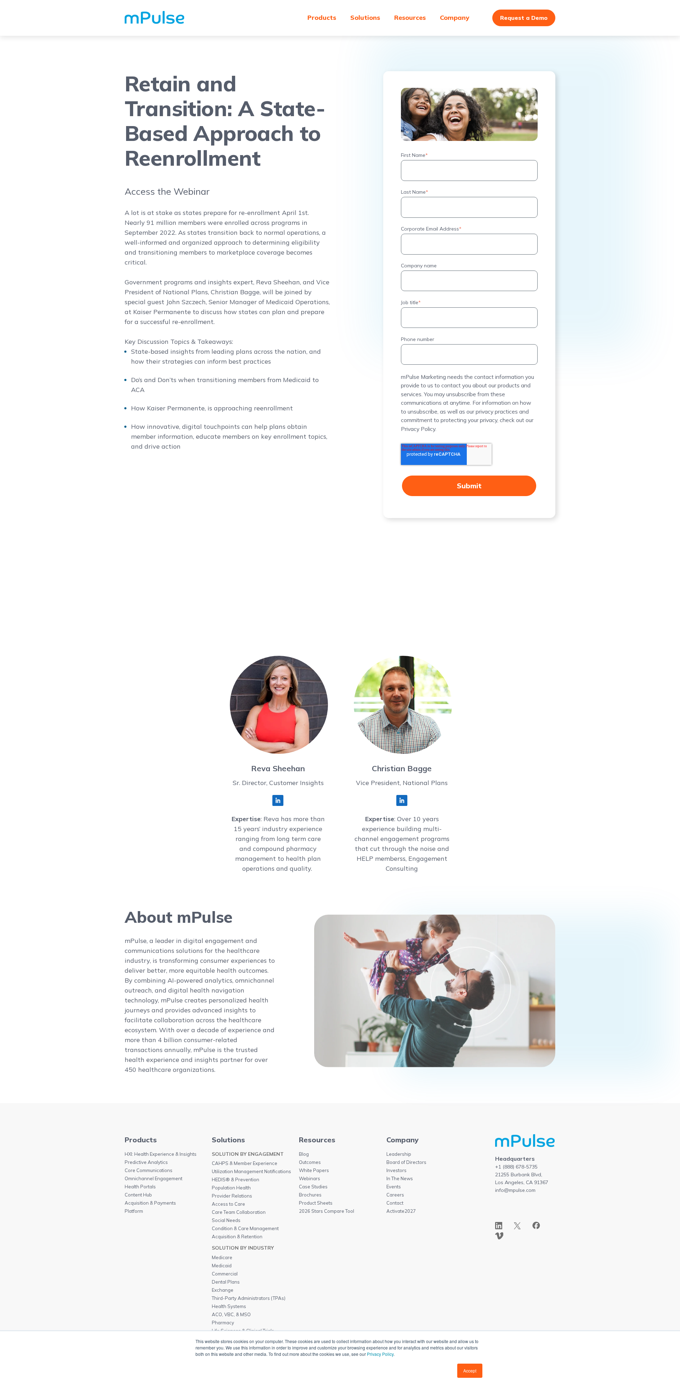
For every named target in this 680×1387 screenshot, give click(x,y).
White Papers (314, 1170)
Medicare (222, 1257)
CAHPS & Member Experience (244, 1163)
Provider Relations (232, 1196)
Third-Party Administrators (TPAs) (248, 1298)
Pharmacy (223, 1322)
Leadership (398, 1154)
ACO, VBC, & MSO (231, 1314)
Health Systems (229, 1306)
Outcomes (310, 1162)
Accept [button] (469, 1371)
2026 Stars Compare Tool (326, 1211)
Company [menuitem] (454, 17)
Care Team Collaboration (239, 1212)
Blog (304, 1154)
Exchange (222, 1290)
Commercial (225, 1274)
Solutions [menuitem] (365, 17)
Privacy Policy (380, 1354)
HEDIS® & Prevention (235, 1179)
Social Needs (226, 1220)
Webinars (309, 1178)
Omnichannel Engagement (153, 1178)
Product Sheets (316, 1203)
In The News (399, 1178)
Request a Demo (524, 17)
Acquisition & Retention (237, 1236)
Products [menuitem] (321, 17)
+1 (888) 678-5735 (516, 1167)
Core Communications (148, 1170)
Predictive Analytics (146, 1162)
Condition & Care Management (245, 1228)
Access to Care (228, 1204)
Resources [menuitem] (410, 17)
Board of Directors (406, 1162)
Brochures (310, 1195)
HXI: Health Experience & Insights (161, 1154)
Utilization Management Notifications (251, 1171)
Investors (396, 1170)
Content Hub (138, 1195)
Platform (134, 1211)
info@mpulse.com (515, 1190)
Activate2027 (401, 1211)
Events (393, 1186)
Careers (395, 1195)
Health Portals (140, 1186)
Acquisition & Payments (150, 1203)
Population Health (231, 1187)
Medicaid (222, 1265)
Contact (394, 1203)
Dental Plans (226, 1282)
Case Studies (313, 1186)
